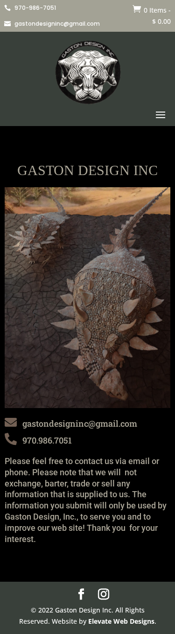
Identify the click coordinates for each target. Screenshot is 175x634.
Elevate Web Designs (121, 621)
